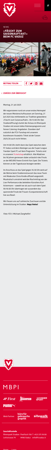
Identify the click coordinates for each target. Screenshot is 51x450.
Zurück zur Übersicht (14, 93)
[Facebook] (26, 83)
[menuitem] (46, 16)
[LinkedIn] (36, 83)
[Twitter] (31, 83)
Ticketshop (18, 154)
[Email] (41, 83)
